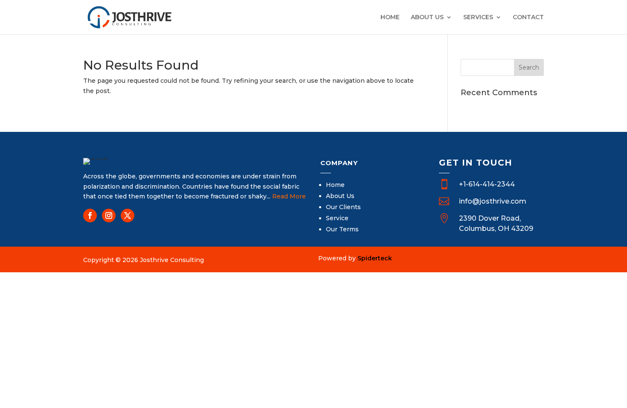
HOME (390, 17)
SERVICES (478, 17)
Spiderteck (374, 258)
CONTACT (528, 17)
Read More (289, 196)
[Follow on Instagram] (109, 215)
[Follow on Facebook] (90, 215)
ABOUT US (427, 17)
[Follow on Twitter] (127, 215)
